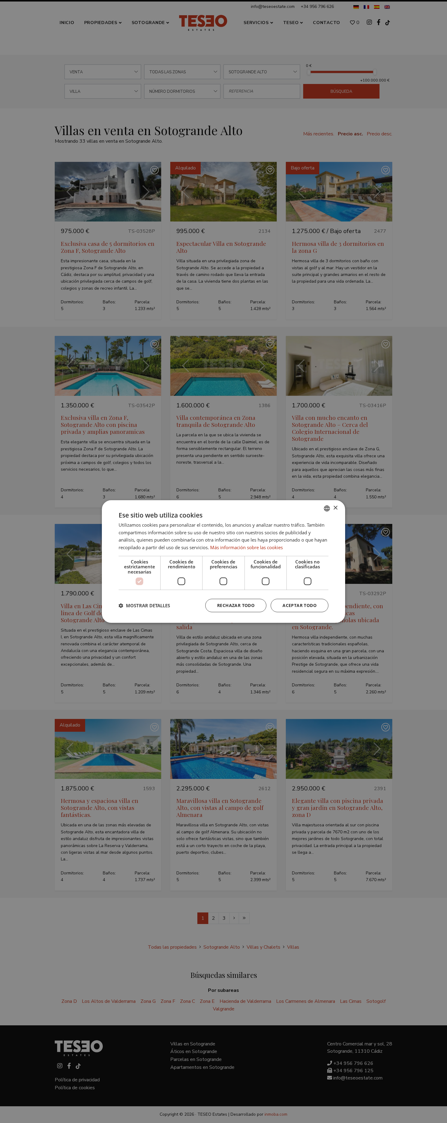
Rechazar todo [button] (236, 605)
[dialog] (223, 561)
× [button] (335, 508)
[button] (144, 605)
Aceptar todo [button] (299, 605)
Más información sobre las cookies (246, 547)
